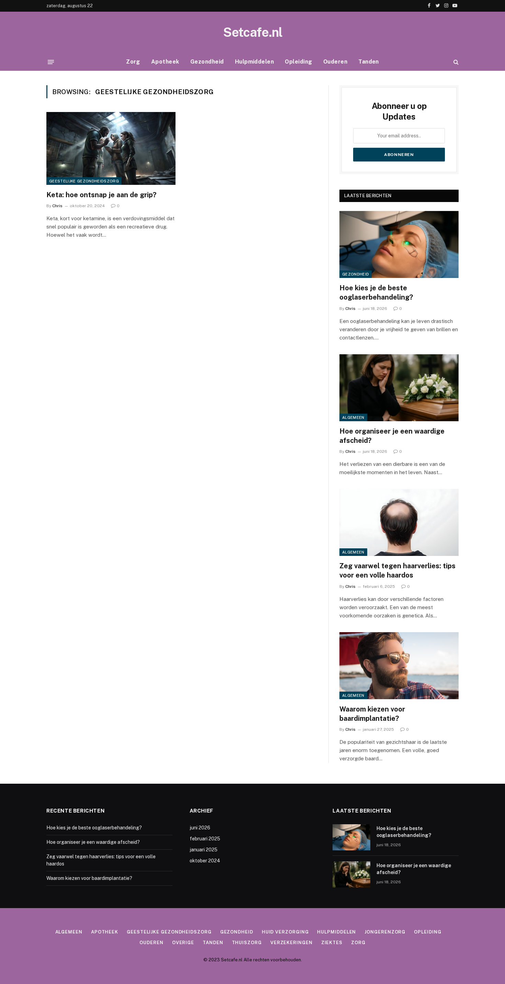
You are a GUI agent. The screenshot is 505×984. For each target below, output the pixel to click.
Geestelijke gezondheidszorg (84, 181)
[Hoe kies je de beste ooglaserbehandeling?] (399, 244)
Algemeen (353, 417)
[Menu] (51, 61)
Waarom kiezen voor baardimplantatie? (372, 714)
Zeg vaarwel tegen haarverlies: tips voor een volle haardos (397, 570)
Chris (57, 205)
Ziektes (332, 942)
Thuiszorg (247, 942)
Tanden (368, 61)
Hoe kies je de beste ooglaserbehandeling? (376, 292)
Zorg (133, 61)
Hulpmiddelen (254, 61)
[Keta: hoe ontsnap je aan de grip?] (111, 148)
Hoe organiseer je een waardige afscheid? (392, 436)
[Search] (455, 62)
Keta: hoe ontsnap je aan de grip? (101, 195)
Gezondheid (207, 61)
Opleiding (298, 61)
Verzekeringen (291, 942)
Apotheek (165, 61)
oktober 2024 (205, 860)
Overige (183, 942)
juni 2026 (200, 827)
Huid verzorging (285, 932)
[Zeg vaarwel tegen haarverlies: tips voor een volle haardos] (399, 522)
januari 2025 (203, 849)
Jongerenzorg (384, 932)
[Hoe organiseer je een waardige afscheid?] (399, 387)
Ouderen (335, 61)
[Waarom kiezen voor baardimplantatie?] (399, 665)
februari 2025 (205, 838)
